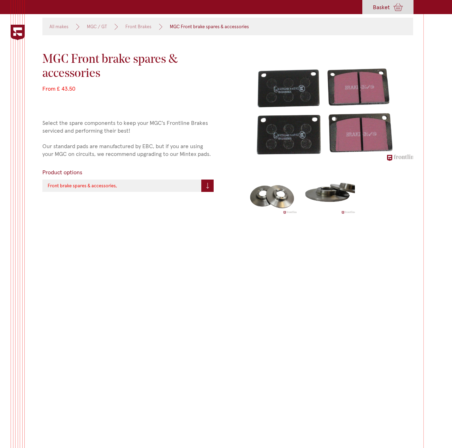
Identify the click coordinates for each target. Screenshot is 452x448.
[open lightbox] (327, 113)
